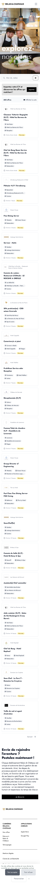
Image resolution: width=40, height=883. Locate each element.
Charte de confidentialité (11, 859)
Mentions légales (8, 853)
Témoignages (7, 845)
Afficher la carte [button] (31, 100)
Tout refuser (28, 872)
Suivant (29, 737)
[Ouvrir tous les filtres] (35, 78)
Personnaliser (19, 878)
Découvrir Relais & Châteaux (6, 838)
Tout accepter (12, 872)
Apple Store (25, 832)
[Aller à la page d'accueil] (13, 4)
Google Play (25, 836)
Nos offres (6, 832)
